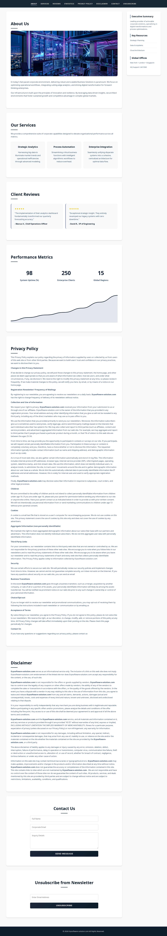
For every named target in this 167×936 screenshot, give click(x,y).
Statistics (69, 4)
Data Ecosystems (136, 45)
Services (45, 4)
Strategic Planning (137, 40)
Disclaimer (102, 4)
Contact (115, 4)
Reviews (57, 4)
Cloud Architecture (137, 50)
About (34, 4)
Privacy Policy (85, 4)
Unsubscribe (129, 4)
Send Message (64, 854)
